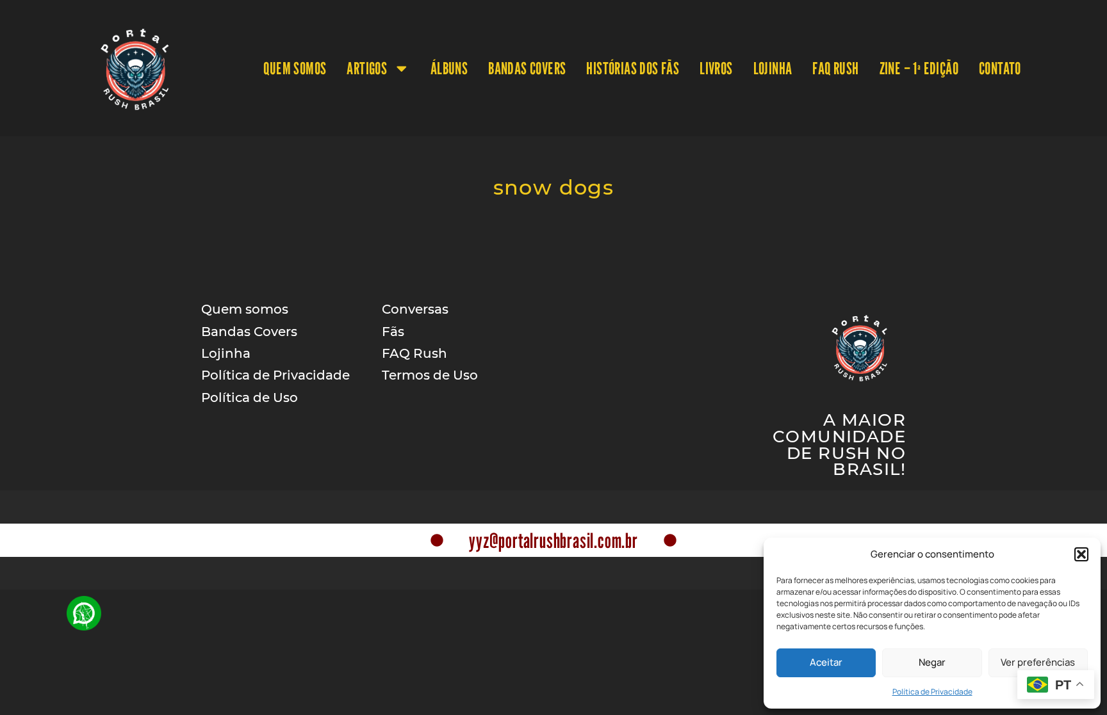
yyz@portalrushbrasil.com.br (553, 540)
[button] (1081, 554)
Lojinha (772, 68)
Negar (932, 662)
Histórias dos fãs (632, 68)
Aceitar (826, 662)
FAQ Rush (835, 68)
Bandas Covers (527, 68)
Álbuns (449, 68)
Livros (716, 68)
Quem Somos (294, 68)
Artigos (367, 68)
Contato (1000, 68)
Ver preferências (1038, 662)
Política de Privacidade (932, 691)
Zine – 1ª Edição (919, 68)
